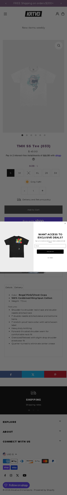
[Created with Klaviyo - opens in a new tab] (33, 273)
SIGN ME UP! (50, 251)
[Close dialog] (65, 223)
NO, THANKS (50, 257)
